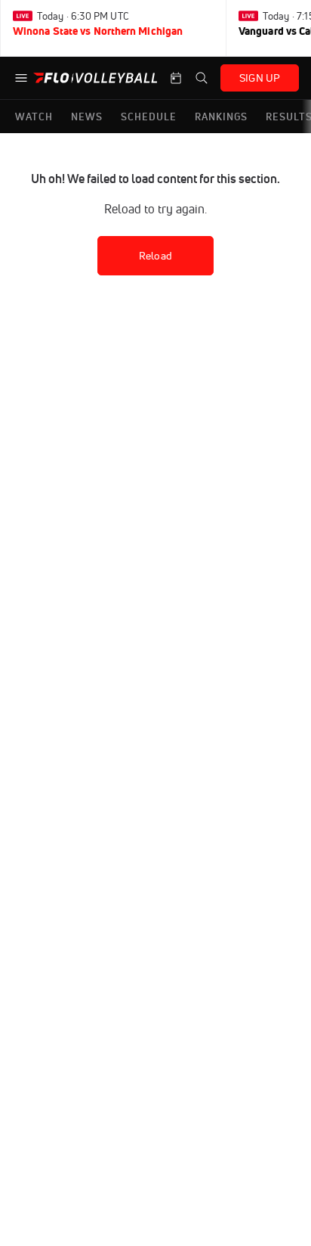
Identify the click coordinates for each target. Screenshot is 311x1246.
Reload (155, 256)
